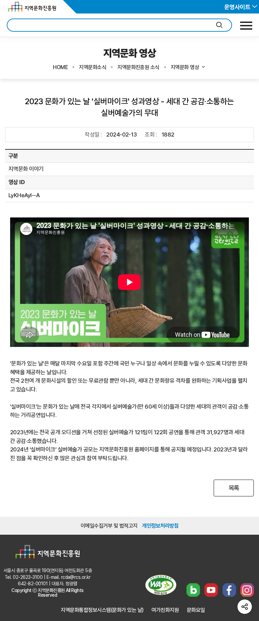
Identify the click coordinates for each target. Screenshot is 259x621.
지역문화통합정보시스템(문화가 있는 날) (102, 610)
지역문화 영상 (185, 67)
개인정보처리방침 (160, 526)
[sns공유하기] (244, 606)
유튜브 (211, 590)
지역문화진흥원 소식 (138, 67)
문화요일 (196, 610)
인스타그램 (247, 590)
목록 (234, 488)
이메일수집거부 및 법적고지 (109, 526)
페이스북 (229, 590)
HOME (60, 67)
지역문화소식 (92, 67)
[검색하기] (219, 25)
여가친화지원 (165, 610)
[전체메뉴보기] (246, 26)
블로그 (193, 590)
